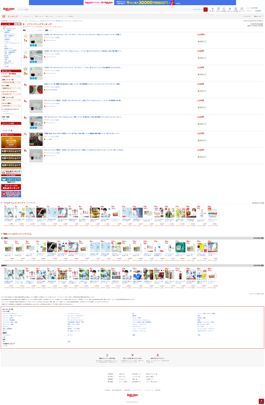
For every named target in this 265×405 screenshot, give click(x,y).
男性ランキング (39, 16)
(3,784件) (97, 260)
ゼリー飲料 (7, 61)
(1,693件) (215, 260)
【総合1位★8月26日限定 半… (94, 220)
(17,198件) (12, 225)
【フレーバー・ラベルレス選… (19, 282)
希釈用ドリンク (9, 63)
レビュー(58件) (55, 37)
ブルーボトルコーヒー (51, 40)
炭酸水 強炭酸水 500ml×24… (137, 282)
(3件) (128, 260)
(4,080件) (140, 260)
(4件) (139, 225)
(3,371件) (97, 287)
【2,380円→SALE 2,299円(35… (41, 220)
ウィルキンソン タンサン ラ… (115, 220)
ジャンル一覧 (246, 16)
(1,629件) (108, 287)
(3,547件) (129, 225)
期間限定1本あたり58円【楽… (73, 220)
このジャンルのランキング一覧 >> (253, 20)
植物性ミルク (8, 48)
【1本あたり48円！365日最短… (201, 254)
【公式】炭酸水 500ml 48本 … (105, 220)
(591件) (86, 260)
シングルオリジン (8, 113)
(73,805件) (54, 287)
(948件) (193, 287)
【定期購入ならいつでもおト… (147, 282)
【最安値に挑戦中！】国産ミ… (105, 254)
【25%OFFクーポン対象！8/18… (116, 254)
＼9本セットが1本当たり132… (180, 254)
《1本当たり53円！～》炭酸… (83, 282)
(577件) (171, 287)
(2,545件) (172, 225)
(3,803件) (54, 225)
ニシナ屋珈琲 (49, 139)
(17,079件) (12, 287)
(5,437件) (76, 260)
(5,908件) (194, 225)
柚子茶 (6, 56)
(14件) (193, 260)
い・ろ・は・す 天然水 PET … (147, 220)
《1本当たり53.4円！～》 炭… (105, 282)
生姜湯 (6, 57)
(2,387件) (12, 260)
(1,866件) (33, 287)
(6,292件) (183, 225)
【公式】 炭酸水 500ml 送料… (40, 282)
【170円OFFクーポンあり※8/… (30, 220)
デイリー (41, 30)
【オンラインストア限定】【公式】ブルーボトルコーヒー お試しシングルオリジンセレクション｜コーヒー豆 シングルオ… (84, 150)
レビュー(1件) (55, 136)
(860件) (21, 260)
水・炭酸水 (7, 30)
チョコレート (7, 94)
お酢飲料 (7, 39)
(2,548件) (65, 287)
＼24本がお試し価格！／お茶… (180, 220)
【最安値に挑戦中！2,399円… (8, 220)
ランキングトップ (28, 16)
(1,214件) (161, 260)
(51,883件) (22, 287)
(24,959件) (65, 260)
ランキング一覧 (7, 130)
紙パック (5, 119)
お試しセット (7, 88)
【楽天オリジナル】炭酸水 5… (30, 282)
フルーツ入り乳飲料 (10, 50)
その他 (6, 66)
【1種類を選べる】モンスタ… (115, 282)
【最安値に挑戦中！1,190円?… (126, 220)
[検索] (206, 9)
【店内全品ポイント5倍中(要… (190, 220)
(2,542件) (44, 287)
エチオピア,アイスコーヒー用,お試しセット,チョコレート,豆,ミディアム (61, 21)
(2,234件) (161, 287)
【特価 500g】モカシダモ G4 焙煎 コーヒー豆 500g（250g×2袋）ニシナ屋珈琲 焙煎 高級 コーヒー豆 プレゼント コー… (82, 133)
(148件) (203, 225)
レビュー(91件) (55, 87)
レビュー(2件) (55, 120)
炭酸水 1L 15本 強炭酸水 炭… (202, 282)
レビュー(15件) (55, 153)
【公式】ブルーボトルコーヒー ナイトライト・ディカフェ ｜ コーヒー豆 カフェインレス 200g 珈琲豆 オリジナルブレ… (83, 67)
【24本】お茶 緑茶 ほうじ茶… (169, 220)
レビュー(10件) (55, 70)
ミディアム (6, 106)
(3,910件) (97, 225)
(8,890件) (22, 225)
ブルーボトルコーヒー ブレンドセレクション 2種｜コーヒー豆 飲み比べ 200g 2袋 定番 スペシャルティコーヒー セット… (83, 117)
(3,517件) (108, 260)
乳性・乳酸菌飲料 (9, 52)
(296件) (182, 287)
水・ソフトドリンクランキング (37, 24)
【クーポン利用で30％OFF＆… (158, 220)
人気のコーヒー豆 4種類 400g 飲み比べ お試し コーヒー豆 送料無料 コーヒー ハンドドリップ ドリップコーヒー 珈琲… (82, 84)
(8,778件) (44, 260)
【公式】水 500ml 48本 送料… (62, 220)
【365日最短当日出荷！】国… (62, 254)
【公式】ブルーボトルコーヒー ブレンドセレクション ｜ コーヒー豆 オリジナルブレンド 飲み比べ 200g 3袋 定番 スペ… (83, 51)
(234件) (118, 287)
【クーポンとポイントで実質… (62, 282)
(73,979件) (215, 225)
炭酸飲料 (7, 32)
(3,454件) (151, 287)
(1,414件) (183, 260)
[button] (218, 9)
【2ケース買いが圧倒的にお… (169, 282)
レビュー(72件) (55, 54)
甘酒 (5, 59)
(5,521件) (65, 225)
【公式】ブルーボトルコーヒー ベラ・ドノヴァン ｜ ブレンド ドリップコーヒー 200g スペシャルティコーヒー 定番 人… (83, 34)
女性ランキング (50, 16)
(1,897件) (129, 287)
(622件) (203, 260)
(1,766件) (151, 260)
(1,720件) (161, 225)
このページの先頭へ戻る (256, 293)
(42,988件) (140, 287)
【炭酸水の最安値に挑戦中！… (8, 282)
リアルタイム (59, 16)
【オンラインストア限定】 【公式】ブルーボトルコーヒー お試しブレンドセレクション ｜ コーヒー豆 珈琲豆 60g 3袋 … (83, 100)
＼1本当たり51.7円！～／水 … (40, 254)
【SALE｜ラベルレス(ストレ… (212, 220)
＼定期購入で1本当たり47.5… (19, 220)
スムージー (7, 37)
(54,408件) (44, 225)
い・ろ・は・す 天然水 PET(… (201, 220)
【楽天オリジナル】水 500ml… (147, 254)
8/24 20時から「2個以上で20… (84, 220)
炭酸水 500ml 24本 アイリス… (94, 282)
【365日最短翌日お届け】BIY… (51, 254)
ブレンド (5, 111)
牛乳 (5, 46)
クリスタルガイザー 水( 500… (169, 254)
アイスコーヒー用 (8, 82)
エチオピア (6, 76)
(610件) (118, 225)
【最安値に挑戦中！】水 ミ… (51, 220)
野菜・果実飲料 (9, 36)
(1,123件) (33, 260)
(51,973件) (33, 225)
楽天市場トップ (6, 21)
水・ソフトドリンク (31, 21)
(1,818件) (86, 225)
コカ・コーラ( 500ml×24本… (180, 282)
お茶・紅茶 (7, 54)
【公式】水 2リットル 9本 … (212, 254)
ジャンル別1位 (69, 16)
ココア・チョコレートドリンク (12, 44)
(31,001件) (172, 260)
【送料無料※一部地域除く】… (158, 254)
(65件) (214, 287)
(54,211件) (54, 260)
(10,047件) (86, 287)
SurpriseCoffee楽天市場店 (51, 89)
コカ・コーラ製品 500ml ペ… (158, 282)
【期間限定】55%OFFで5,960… (138, 220)
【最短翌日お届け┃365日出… (51, 282)
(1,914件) (108, 225)
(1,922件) (76, 225)
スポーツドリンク (9, 34)
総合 (4, 27)
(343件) (75, 287)
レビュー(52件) (55, 103)
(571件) (203, 287)
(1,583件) (119, 260)
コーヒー (7, 41)
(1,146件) (151, 225)
